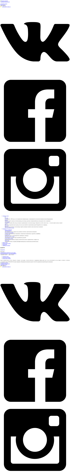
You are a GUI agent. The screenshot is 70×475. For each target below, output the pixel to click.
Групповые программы (9, 232)
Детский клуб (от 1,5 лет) (9, 236)
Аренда (6, 223)
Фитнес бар (7, 240)
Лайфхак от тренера (6, 245)
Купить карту (2, 4)
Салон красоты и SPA (9, 238)
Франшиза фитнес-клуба (9, 227)
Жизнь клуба (5, 242)
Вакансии (6, 225)
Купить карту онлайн (7, 243)
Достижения (7, 221)
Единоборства (7, 234)
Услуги (4, 228)
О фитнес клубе (6, 215)
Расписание (5, 244)
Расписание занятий (6, 257)
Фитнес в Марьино (8, 229)
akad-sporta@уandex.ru (6, 6)
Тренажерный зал (8, 230)
